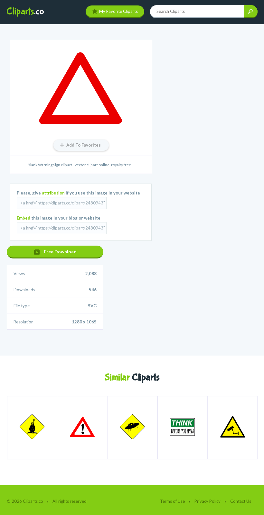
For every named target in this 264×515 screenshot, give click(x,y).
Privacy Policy (207, 501)
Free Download (60, 251)
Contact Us (240, 501)
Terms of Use (172, 501)
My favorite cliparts (118, 11)
